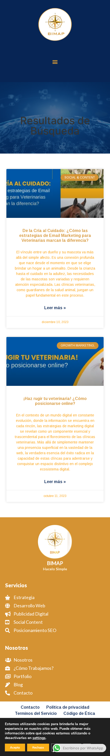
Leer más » (55, 308)
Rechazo (38, 747)
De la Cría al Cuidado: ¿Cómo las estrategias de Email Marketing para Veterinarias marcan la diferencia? (55, 235)
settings (39, 738)
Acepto (15, 747)
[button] (55, 61)
